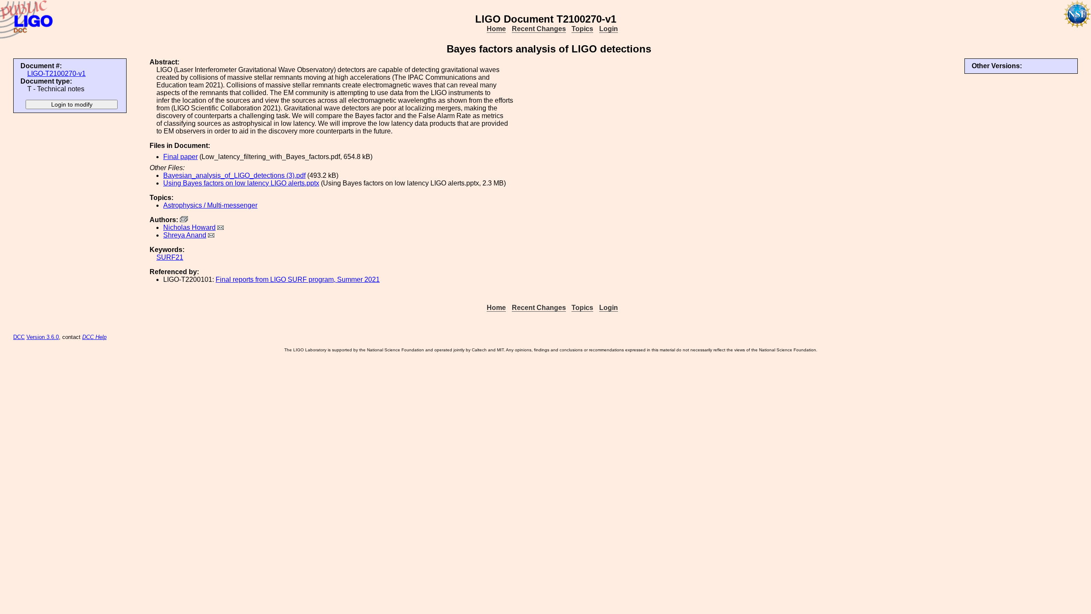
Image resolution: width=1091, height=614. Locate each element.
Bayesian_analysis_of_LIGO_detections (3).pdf (234, 175)
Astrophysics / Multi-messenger (210, 205)
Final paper (180, 156)
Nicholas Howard (189, 227)
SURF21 (169, 257)
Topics (582, 28)
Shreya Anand (184, 235)
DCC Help (94, 337)
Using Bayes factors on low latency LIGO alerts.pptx (241, 183)
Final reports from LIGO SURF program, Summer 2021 (298, 279)
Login (608, 28)
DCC (19, 337)
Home (496, 28)
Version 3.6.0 (42, 337)
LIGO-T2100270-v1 (56, 73)
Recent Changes (539, 28)
